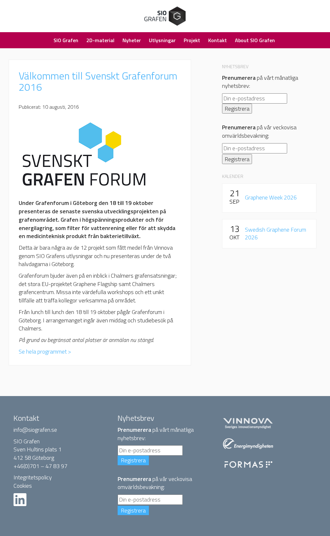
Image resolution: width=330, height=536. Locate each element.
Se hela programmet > (45, 351)
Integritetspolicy (33, 477)
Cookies (23, 485)
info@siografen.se (35, 429)
